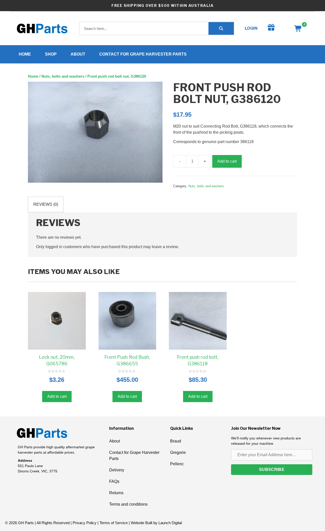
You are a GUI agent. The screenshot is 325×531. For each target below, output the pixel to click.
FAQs (114, 481)
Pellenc (177, 464)
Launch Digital (170, 523)
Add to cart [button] (57, 396)
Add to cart (227, 161)
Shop (51, 54)
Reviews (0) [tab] (45, 204)
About (78, 54)
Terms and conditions (128, 504)
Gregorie (178, 452)
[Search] (221, 28)
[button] (271, 469)
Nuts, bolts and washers (62, 76)
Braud (175, 441)
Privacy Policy (84, 523)
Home (25, 54)
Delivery (116, 470)
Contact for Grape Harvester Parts (143, 54)
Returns (116, 493)
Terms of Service (114, 523)
